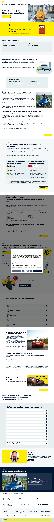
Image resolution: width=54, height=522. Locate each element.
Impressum (31, 265)
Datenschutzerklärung (16, 263)
